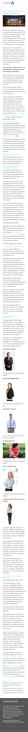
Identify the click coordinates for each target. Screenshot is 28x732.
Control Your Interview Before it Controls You (13, 692)
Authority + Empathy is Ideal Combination (13, 690)
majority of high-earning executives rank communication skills (14, 115)
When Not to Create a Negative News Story (13, 683)
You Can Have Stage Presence (12, 631)
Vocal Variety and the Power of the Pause (13, 688)
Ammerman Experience (13, 666)
